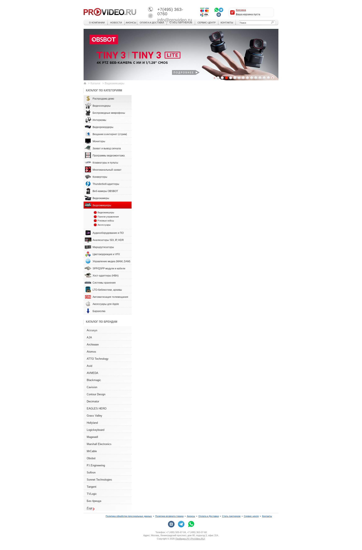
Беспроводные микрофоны (109, 112)
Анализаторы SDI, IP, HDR (108, 240)
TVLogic (92, 493)
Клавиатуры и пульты (105, 162)
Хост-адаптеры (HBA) (106, 275)
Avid (89, 365)
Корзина (241, 10)
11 (260, 77)
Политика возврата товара (169, 516)
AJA (89, 337)
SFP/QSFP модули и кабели (109, 268)
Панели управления (108, 216)
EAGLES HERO (96, 408)
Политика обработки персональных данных (129, 516)
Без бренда (94, 501)
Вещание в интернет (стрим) (110, 134)
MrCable (92, 451)
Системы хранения (104, 282)
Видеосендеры (102, 105)
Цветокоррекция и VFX (106, 254)
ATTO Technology (98, 358)
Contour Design (96, 394)
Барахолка (99, 311)
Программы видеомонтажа (109, 155)
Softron (91, 472)
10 (255, 77)
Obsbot (91, 458)
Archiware (93, 344)
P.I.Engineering (96, 465)
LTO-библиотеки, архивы (107, 289)
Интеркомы (99, 120)
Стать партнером (181, 22)
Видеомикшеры (102, 205)
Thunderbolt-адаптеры (106, 184)
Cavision (92, 387)
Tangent (91, 486)
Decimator (93, 401)
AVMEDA (92, 373)
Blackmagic (94, 380)
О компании (97, 22)
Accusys (92, 330)
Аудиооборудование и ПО (108, 233)
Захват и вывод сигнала (107, 148)
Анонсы (131, 22)
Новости (116, 22)
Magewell (92, 437)
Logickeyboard (95, 429)
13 (268, 77)
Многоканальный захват (107, 169)
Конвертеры (100, 176)
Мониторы (99, 141)
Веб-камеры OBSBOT (105, 191)
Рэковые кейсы (106, 220)
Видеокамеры (101, 198)
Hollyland (92, 422)
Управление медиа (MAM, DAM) (111, 261)
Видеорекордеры (103, 127)
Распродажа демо (103, 98)
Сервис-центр (207, 22)
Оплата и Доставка (152, 22)
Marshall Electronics (99, 444)
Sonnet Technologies (99, 479)
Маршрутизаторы (103, 247)
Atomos (91, 351)
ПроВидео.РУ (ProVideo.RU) (190, 538)
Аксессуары (104, 225)
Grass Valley (94, 415)
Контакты (227, 22)
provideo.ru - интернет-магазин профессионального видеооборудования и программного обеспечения (110, 11)
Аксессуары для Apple (106, 304)
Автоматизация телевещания (110, 296)
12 (264, 77)
